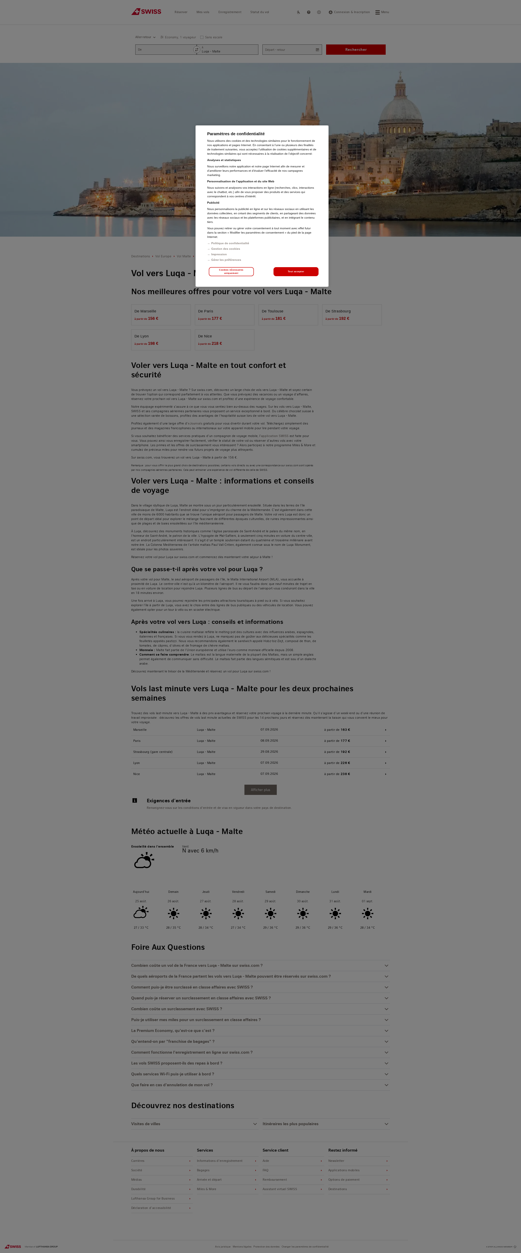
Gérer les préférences (226, 259)
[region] (262, 206)
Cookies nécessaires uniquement (231, 271)
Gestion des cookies (225, 248)
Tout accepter (296, 271)
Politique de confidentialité (230, 243)
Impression (219, 254)
